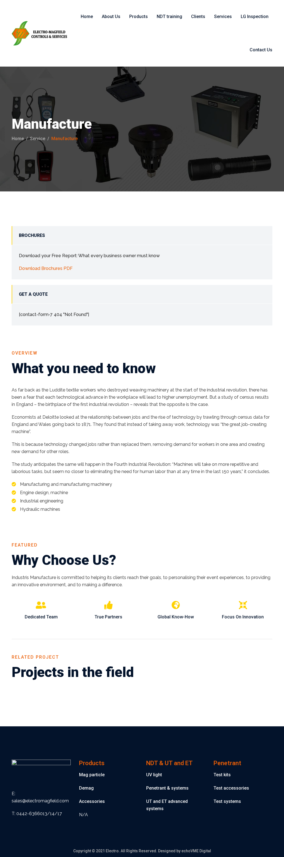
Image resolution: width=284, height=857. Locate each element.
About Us (111, 16)
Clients (198, 16)
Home (87, 16)
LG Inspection (254, 16)
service (37, 138)
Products (138, 16)
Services (223, 16)
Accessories (92, 801)
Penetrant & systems (167, 788)
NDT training (169, 16)
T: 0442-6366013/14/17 (37, 813)
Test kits (222, 774)
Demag (86, 788)
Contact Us (261, 49)
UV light (154, 774)
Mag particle (92, 774)
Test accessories (231, 788)
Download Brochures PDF (46, 268)
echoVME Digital (196, 851)
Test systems (227, 801)
